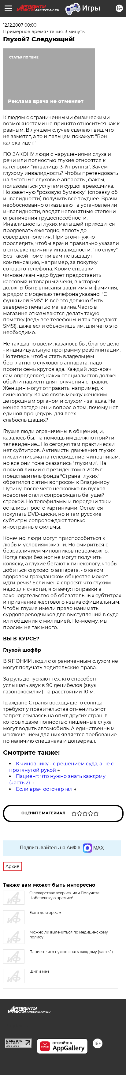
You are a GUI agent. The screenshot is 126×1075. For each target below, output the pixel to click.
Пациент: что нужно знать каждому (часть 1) (71, 951)
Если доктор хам (45, 912)
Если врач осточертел (44, 789)
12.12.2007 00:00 (19, 25)
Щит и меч (39, 971)
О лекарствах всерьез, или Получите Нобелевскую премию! (64, 895)
